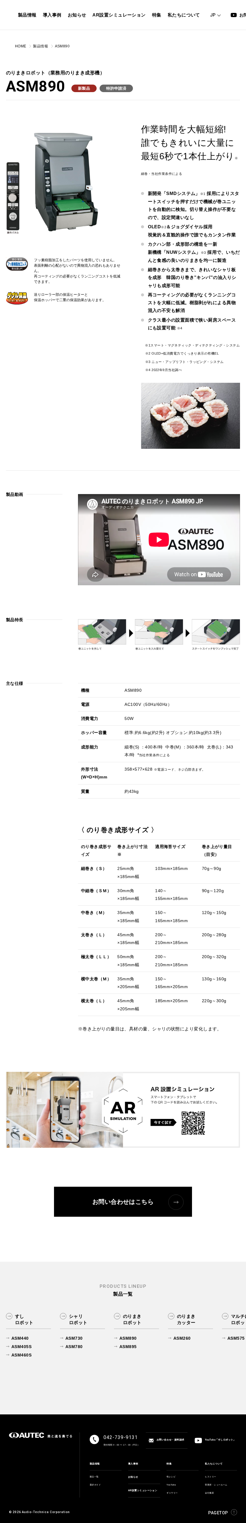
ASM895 (128, 1346)
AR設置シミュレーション (142, 1490)
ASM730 (74, 1338)
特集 (169, 1463)
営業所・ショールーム (216, 1485)
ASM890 (128, 1338)
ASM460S (21, 1355)
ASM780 (74, 1346)
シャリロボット (78, 1319)
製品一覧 (94, 1477)
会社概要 (209, 1493)
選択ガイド (95, 1485)
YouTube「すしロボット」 (220, 1440)
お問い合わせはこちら (123, 1201)
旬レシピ (171, 1477)
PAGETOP (218, 1512)
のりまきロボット (132, 1319)
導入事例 (133, 1463)
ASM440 (20, 1338)
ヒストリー (210, 1477)
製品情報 (95, 1463)
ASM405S (21, 1346)
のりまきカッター (186, 1319)
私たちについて (214, 1463)
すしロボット (24, 1319)
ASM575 (236, 1338)
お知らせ (133, 1477)
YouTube (171, 1485)
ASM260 (182, 1338)
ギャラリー (172, 1493)
